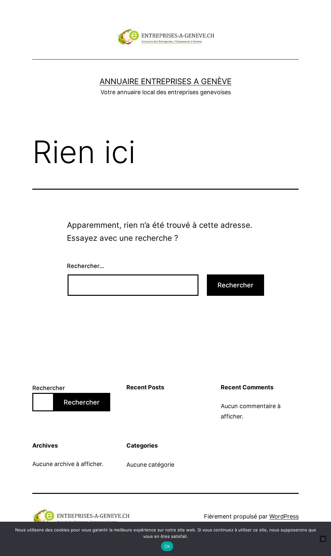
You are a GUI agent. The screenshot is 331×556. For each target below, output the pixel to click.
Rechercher (48, 387)
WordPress (284, 516)
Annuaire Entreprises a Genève (165, 81)
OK (167, 546)
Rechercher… (85, 265)
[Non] (323, 539)
